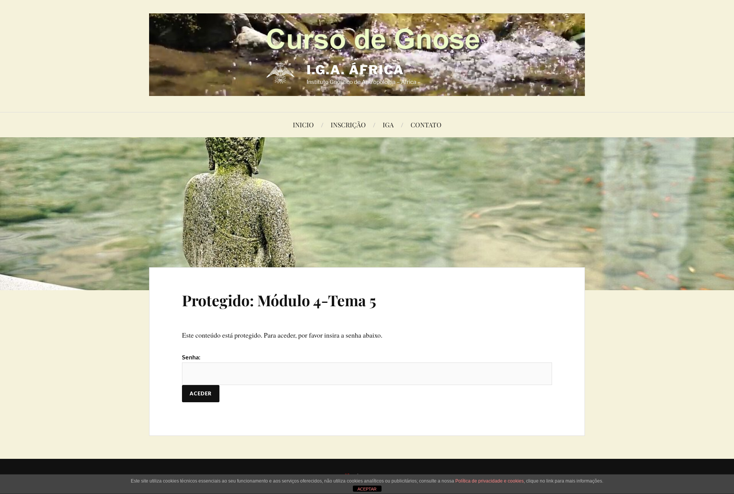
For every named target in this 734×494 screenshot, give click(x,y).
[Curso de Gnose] (367, 54)
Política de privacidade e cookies (489, 481)
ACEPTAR (367, 489)
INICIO (303, 124)
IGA (388, 124)
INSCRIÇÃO (348, 124)
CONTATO (426, 124)
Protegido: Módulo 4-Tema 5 (279, 300)
